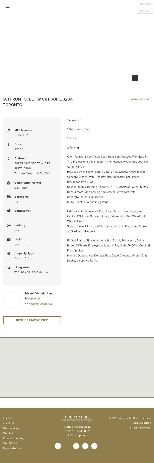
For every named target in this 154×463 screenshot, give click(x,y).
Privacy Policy (11, 448)
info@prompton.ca (77, 435)
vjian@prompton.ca (40, 304)
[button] (77, 385)
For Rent (145, 10)
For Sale (145, 4)
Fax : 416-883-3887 (77, 431)
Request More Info (32, 320)
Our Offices (10, 443)
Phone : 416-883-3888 (77, 427)
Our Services (11, 428)
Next (139, 53)
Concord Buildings (14, 438)
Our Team (9, 433)
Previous (15, 53)
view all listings (139, 99)
